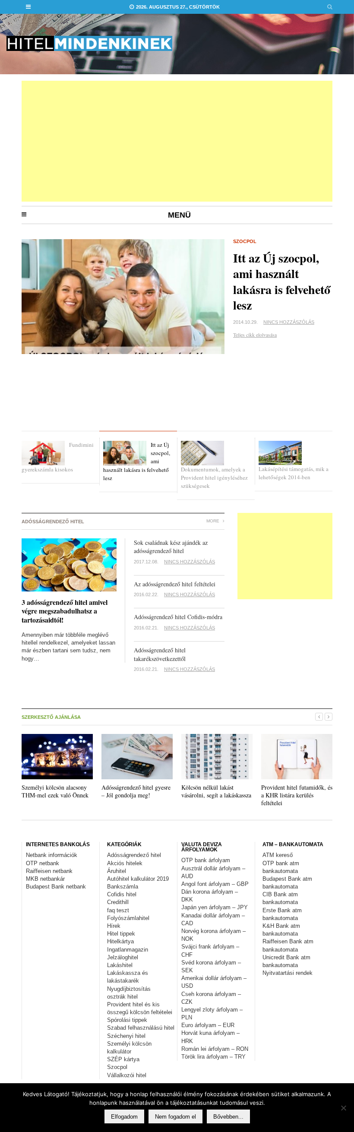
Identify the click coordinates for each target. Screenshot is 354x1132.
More (213, 521)
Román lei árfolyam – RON (214, 1049)
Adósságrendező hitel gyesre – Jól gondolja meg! (136, 791)
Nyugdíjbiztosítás (129, 989)
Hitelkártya (120, 941)
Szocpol (244, 241)
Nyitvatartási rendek (287, 973)
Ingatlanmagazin (127, 949)
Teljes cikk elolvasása (255, 334)
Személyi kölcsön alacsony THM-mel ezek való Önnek (55, 791)
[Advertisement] (177, 141)
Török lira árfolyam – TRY (213, 1056)
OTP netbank (42, 863)
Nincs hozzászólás (288, 322)
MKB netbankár (45, 879)
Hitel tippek (121, 933)
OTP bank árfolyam (205, 860)
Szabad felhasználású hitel (140, 1027)
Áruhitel (116, 871)
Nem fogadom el (175, 1116)
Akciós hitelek (124, 863)
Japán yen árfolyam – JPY (214, 907)
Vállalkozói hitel (126, 1075)
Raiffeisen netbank (49, 871)
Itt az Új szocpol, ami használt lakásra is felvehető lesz (281, 281)
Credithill (118, 902)
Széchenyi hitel (126, 1036)
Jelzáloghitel (122, 957)
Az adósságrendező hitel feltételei (174, 584)
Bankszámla (122, 886)
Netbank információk (51, 855)
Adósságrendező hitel (134, 855)
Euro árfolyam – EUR (207, 1025)
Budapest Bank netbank (56, 886)
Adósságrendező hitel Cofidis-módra (178, 617)
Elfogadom (124, 1116)
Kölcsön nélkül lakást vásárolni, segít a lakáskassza (216, 791)
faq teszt (118, 910)
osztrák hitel (122, 996)
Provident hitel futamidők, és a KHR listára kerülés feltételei (296, 795)
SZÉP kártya (123, 1059)
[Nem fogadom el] (343, 1108)
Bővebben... (228, 1116)
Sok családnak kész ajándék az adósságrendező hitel (172, 546)
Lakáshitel (120, 965)
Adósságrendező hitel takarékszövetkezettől (160, 654)
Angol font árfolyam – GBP (215, 884)
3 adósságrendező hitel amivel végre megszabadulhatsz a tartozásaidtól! (64, 611)
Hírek (113, 926)
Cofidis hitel (121, 894)
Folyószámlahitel (128, 918)
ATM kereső (277, 855)
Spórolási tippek (127, 1020)
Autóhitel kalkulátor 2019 (138, 879)
